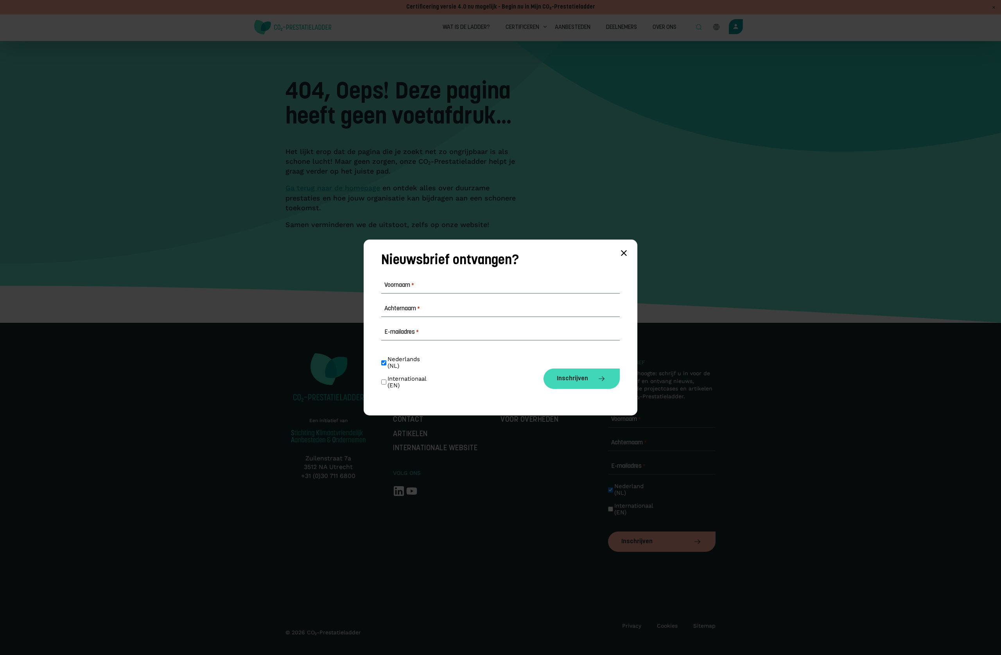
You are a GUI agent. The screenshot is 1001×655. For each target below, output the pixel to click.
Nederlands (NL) (404, 362)
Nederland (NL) (630, 489)
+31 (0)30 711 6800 (328, 476)
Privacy (631, 626)
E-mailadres (628, 466)
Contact (408, 420)
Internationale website (435, 448)
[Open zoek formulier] (698, 27)
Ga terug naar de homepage (332, 188)
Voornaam (626, 419)
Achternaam (629, 443)
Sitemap (704, 626)
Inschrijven (637, 542)
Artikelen (410, 434)
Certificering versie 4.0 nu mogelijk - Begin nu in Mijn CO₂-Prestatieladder (500, 7)
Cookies (667, 626)
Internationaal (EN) (632, 509)
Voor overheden (529, 420)
